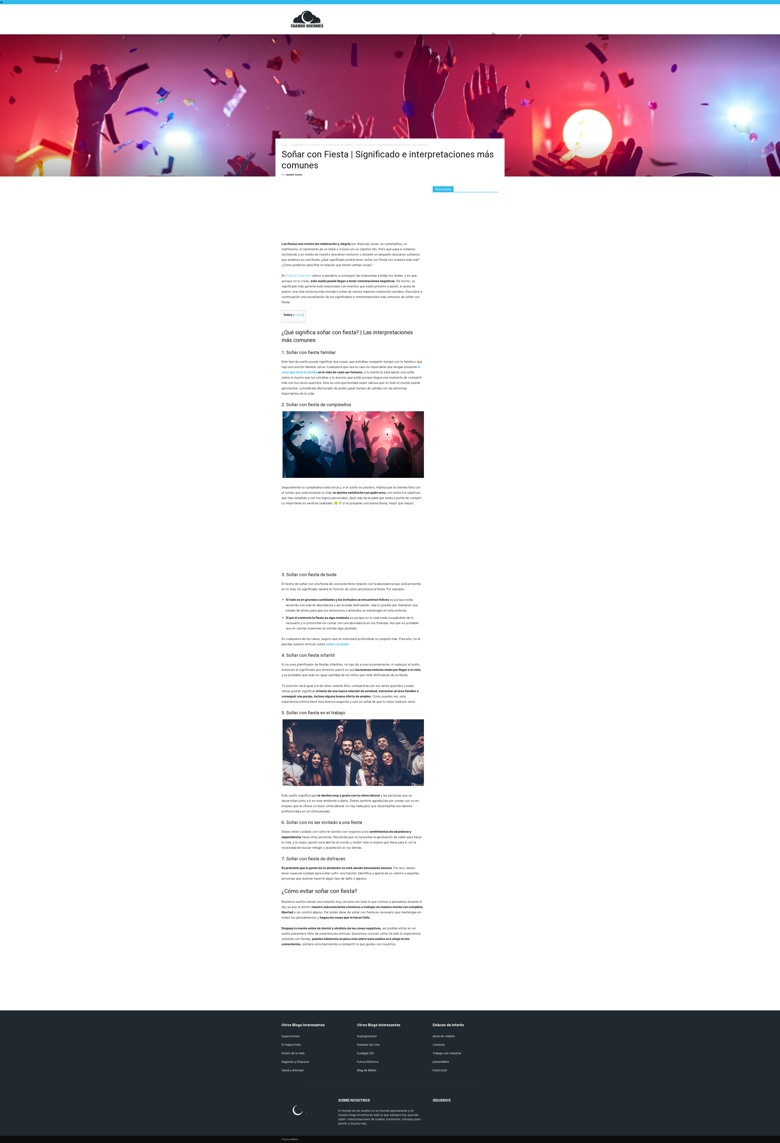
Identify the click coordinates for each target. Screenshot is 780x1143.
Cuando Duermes (298, 275)
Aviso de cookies (444, 1036)
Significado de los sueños (305, 144)
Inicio (284, 144)
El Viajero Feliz (291, 1045)
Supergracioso (367, 1036)
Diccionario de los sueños (338, 144)
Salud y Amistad (292, 1070)
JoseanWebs (441, 1062)
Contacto (439, 1045)
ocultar (298, 314)
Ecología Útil (365, 1053)
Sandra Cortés (294, 174)
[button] (493, 35)
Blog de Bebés (366, 1070)
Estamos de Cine (368, 1045)
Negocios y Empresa (295, 1062)
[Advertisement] (424, 19)
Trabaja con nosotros (447, 1053)
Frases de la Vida (293, 1053)
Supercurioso (291, 1036)
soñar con (333, 644)
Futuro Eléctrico (367, 1062)
